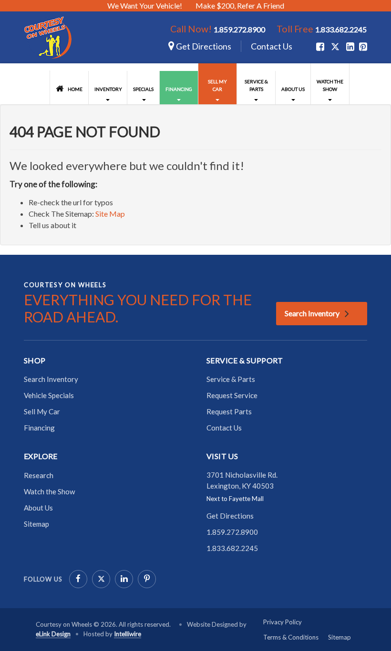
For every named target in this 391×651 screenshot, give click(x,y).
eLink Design (53, 634)
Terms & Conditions (291, 637)
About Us (293, 89)
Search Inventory (312, 313)
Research (38, 475)
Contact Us (271, 46)
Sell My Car (217, 85)
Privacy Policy (282, 622)
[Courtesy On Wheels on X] (335, 46)
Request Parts (229, 411)
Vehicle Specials (49, 395)
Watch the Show (330, 85)
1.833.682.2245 (341, 29)
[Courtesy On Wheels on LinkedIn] (124, 579)
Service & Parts (256, 85)
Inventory (108, 89)
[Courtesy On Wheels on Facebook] (78, 579)
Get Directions (203, 46)
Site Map (110, 213)
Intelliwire (127, 634)
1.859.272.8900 (239, 29)
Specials (143, 89)
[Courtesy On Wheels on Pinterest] (147, 579)
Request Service (231, 395)
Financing (178, 89)
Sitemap (36, 524)
